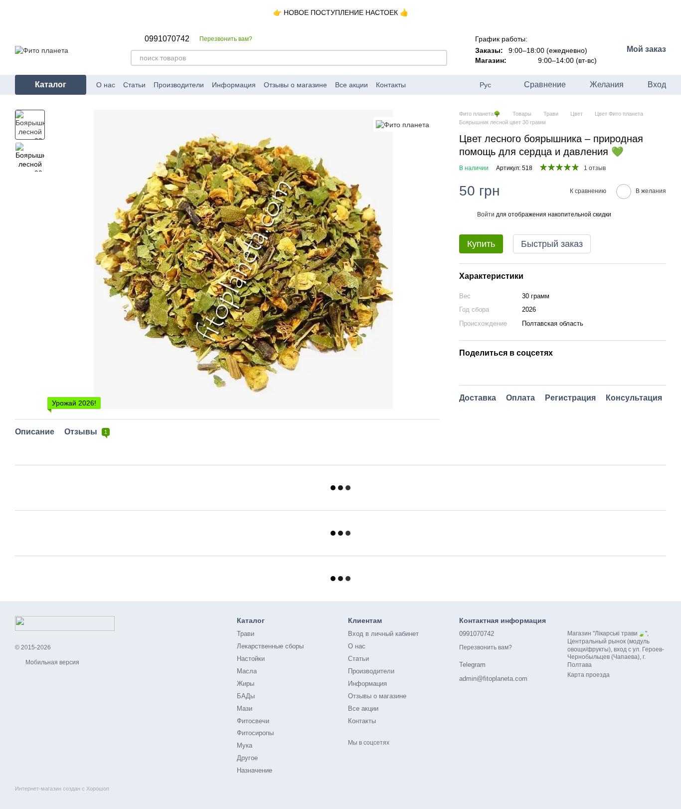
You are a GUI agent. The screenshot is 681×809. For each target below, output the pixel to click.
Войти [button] (486, 214)
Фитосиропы (255, 733)
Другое (247, 758)
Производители (179, 85)
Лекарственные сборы (270, 646)
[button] (673, 12)
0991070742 (167, 39)
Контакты (391, 85)
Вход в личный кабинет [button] (383, 633)
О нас (105, 85)
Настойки (251, 658)
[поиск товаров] (439, 58)
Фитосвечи (253, 721)
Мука (244, 745)
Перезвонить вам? (225, 38)
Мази (244, 708)
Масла (247, 671)
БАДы (246, 696)
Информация (234, 85)
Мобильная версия (51, 662)
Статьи (134, 85)
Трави (245, 633)
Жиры (245, 683)
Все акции (351, 85)
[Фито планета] (402, 124)
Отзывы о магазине (295, 85)
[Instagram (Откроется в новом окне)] (432, 85)
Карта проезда (588, 674)
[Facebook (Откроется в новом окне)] (420, 85)
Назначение (254, 770)
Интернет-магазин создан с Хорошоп (62, 789)
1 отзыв (595, 168)
